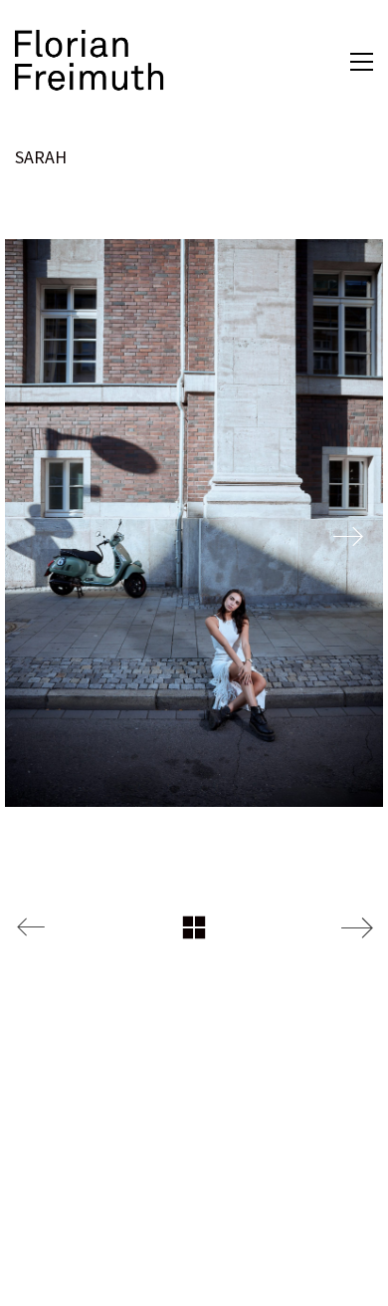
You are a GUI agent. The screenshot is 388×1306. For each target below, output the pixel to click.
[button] (361, 62)
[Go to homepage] (89, 61)
